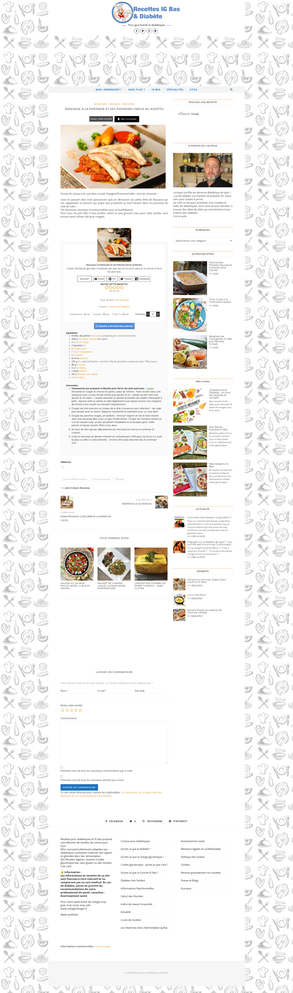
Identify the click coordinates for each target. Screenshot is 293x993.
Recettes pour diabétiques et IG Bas (81, 839)
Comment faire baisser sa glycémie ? (209, 517)
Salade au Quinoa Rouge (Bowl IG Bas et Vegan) (75, 586)
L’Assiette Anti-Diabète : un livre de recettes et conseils (219, 393)
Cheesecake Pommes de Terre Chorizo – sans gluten (150, 586)
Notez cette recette (101, 118)
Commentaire (68, 718)
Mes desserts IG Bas (219, 465)
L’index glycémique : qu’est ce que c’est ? (144, 864)
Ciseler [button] (150, 388)
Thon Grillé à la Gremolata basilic (220, 301)
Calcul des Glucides (132, 896)
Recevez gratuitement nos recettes (201, 872)
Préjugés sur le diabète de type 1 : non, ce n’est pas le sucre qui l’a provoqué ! (209, 543)
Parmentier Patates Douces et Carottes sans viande (220, 266)
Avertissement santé (74, 895)
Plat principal (122, 300)
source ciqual (103, 946)
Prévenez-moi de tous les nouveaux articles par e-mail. (92, 780)
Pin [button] (114, 278)
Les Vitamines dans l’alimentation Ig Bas (144, 927)
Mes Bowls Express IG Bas (218, 428)
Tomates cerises (87, 339)
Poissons (128, 104)
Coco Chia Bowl (196, 594)
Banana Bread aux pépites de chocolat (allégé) (204, 611)
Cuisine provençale (101, 479)
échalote (78, 355)
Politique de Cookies (193, 857)
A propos (186, 888)
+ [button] (158, 314)
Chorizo (81, 364)
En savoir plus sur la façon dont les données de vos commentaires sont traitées (111, 794)
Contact (185, 864)
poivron (84, 358)
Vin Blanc (81, 368)
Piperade (119, 479)
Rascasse (96, 335)
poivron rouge (81, 342)
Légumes (114, 104)
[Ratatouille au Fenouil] (161, 502)
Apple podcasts (69, 914)
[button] (107, 287)
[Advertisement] (146, 61)
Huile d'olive (78, 377)
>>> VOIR (213, 273)
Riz (79, 361)
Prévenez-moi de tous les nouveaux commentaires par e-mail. (97, 770)
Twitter (127, 278)
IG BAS (156, 89)
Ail (84, 345)
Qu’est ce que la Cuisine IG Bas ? (139, 872)
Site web (139, 690)
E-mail (102, 690)
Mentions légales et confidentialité (201, 849)
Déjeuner (100, 104)
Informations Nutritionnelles (137, 888)
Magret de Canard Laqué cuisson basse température (111, 586)
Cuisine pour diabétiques (135, 841)
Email (100, 278)
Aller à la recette (128, 118)
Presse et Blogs (190, 880)
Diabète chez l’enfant (133, 880)
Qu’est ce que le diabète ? (135, 849)
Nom (64, 690)
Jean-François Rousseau (77, 487)
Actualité (126, 912)
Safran (82, 371)
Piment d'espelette (82, 351)
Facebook (144, 278)
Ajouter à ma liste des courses (116, 326)
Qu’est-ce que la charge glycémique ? (142, 857)
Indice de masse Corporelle (136, 904)
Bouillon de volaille (88, 374)
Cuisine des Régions (119, 306)
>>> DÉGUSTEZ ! (195, 585)
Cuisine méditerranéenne (75, 479)
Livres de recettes (131, 920)
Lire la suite (180, 216)
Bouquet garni (79, 348)
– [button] (148, 314)
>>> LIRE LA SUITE (196, 536)
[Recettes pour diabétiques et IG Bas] (146, 18)
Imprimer (84, 278)
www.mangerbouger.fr (74, 908)
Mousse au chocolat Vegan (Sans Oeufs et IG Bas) (206, 580)
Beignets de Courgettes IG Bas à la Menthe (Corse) (220, 340)
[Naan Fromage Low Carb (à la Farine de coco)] (67, 502)
